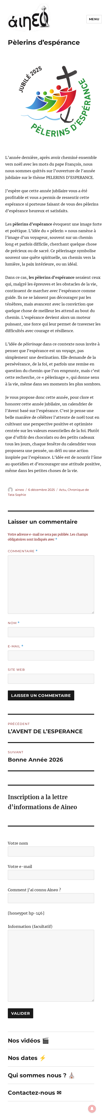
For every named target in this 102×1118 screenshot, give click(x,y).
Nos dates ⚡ (27, 1057)
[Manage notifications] (92, 1109)
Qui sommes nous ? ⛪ (41, 1075)
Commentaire (23, 551)
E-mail (15, 646)
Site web (16, 669)
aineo (19, 490)
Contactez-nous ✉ (34, 1092)
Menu (94, 19)
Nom (14, 623)
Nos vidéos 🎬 (28, 1040)
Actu (62, 490)
